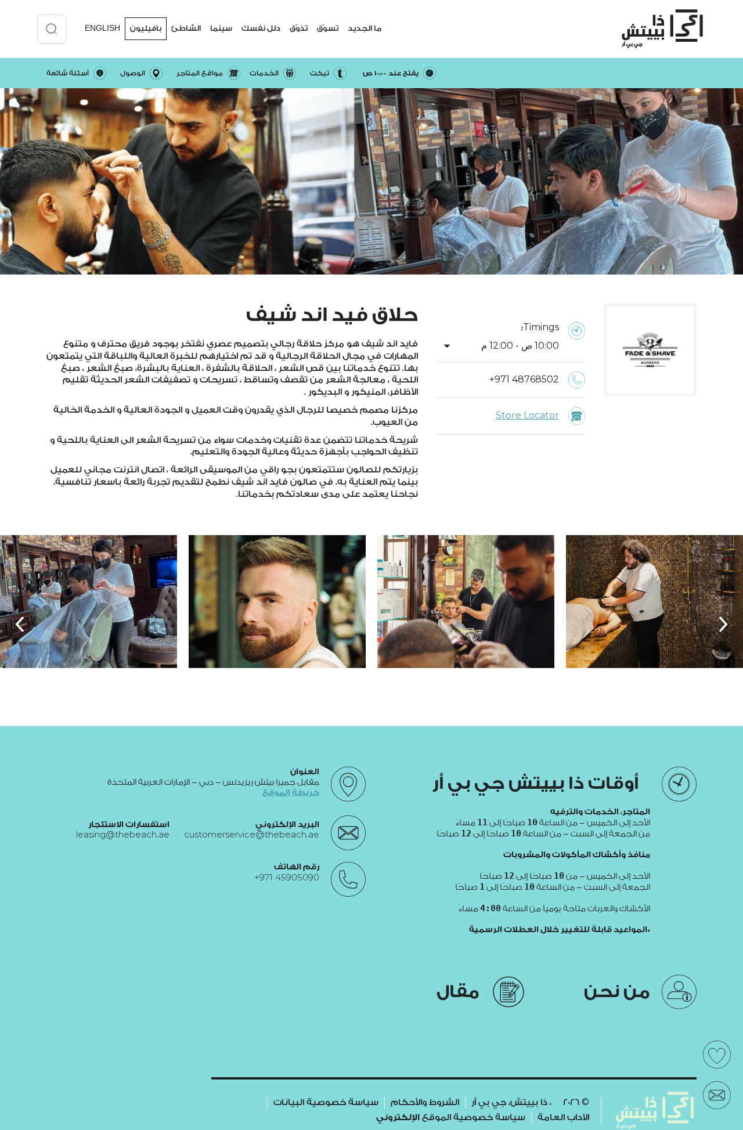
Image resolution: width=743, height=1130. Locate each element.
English (102, 28)
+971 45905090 (286, 877)
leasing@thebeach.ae (122, 835)
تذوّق (299, 28)
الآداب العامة (563, 1117)
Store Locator (527, 416)
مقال (458, 992)
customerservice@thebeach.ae (251, 835)
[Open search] (51, 29)
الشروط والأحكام (425, 1102)
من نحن (617, 992)
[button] (364, 28)
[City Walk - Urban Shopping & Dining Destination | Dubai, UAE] (662, 28)
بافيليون (145, 28)
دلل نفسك (260, 28)
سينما (221, 28)
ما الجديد (364, 28)
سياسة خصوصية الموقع (450, 1117)
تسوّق (327, 28)
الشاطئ (186, 28)
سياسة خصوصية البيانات (325, 1102)
